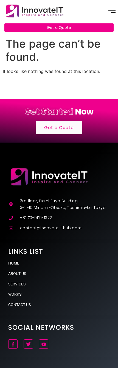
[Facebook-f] (13, 344)
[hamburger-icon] (112, 11)
